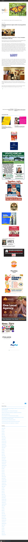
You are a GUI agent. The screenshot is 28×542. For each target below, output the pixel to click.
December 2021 (4, 518)
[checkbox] (1, 541)
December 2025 (4, 441)
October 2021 (4, 521)
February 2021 (4, 534)
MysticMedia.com (8, 540)
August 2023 (3, 486)
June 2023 (3, 489)
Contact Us (22, 0)
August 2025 (3, 447)
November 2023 (4, 481)
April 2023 (3, 492)
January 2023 (3, 497)
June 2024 (3, 470)
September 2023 (4, 484)
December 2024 (4, 460)
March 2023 (3, 494)
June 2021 (3, 528)
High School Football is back (6, 414)
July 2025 (3, 449)
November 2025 (4, 442)
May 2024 (3, 471)
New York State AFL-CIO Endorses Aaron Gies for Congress (10, 415)
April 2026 (3, 434)
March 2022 (3, 513)
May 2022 (3, 510)
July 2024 (3, 468)
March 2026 (3, 436)
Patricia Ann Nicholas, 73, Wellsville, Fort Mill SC (8, 419)
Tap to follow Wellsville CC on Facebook (10, 293)
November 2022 (4, 500)
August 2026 (3, 428)
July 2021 (3, 526)
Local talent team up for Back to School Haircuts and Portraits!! (11, 421)
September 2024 (4, 465)
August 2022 (3, 505)
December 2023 (4, 479)
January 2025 (3, 458)
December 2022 (4, 499)
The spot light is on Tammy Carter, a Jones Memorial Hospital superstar (20, 126)
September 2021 (4, 523)
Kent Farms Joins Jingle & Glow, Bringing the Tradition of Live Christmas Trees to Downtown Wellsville (13, 409)
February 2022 (4, 515)
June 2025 (3, 450)
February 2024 (4, 476)
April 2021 (3, 531)
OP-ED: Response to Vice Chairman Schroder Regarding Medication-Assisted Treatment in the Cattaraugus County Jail (13, 418)
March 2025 (3, 455)
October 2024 (4, 463)
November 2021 (4, 520)
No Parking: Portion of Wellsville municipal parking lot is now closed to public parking (7, 128)
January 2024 (3, 478)
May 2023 (3, 491)
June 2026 (3, 431)
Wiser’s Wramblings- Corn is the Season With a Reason (9, 410)
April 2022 (3, 512)
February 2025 (4, 457)
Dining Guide (25, 0)
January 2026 (3, 439)
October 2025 (4, 444)
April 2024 (3, 473)
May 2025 (3, 452)
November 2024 (4, 462)
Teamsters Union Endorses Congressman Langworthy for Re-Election (11, 412)
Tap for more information (7, 257)
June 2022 (3, 508)
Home (17, 0)
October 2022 (4, 502)
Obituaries (20, 0)
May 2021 (3, 529)
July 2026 (3, 429)
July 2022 (3, 507)
